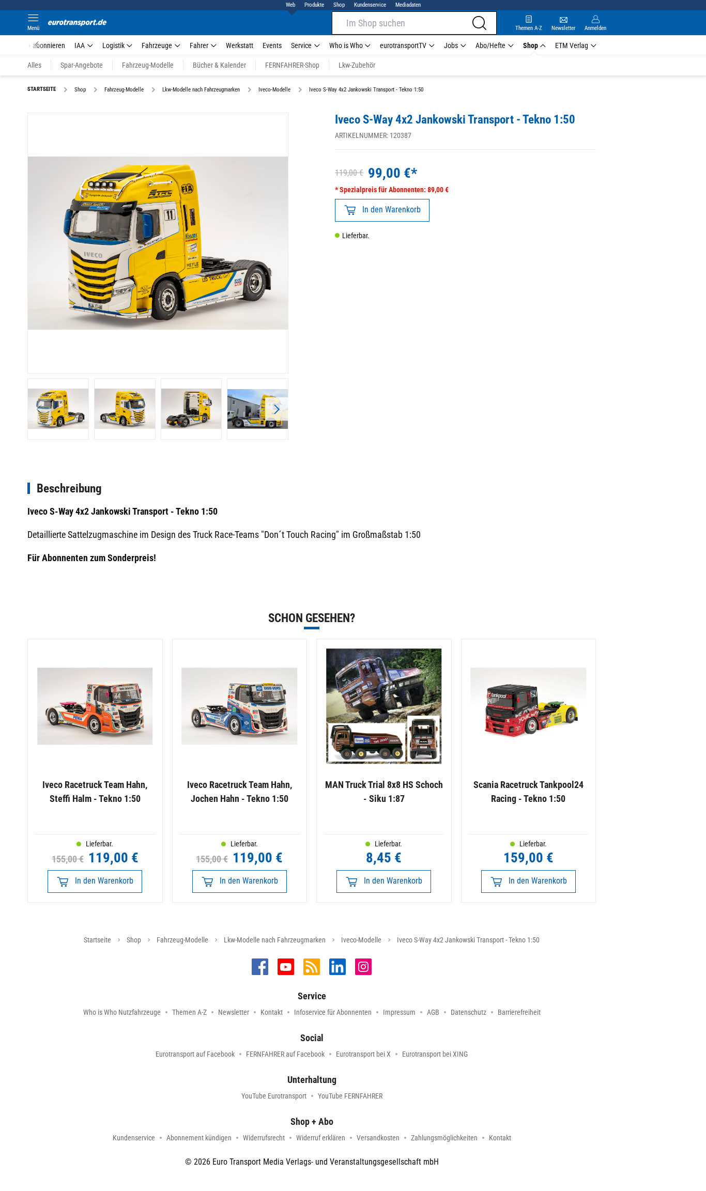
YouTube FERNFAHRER (350, 1096)
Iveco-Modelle (361, 940)
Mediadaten (408, 5)
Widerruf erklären (320, 1138)
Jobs (451, 45)
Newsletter (233, 1012)
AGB (433, 1012)
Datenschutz (468, 1012)
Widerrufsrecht (264, 1138)
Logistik (113, 45)
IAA (79, 45)
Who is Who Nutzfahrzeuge (122, 1012)
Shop (339, 5)
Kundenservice (370, 5)
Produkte (314, 5)
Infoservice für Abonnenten (333, 1012)
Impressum (399, 1012)
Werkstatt (239, 45)
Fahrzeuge (157, 45)
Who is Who (346, 45)
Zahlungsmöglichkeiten (444, 1138)
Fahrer (199, 45)
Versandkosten (378, 1138)
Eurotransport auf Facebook (195, 1054)
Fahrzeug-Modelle (182, 940)
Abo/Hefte (490, 45)
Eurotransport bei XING (435, 1054)
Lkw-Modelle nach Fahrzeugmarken (275, 940)
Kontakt (271, 1012)
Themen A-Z (189, 1012)
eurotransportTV (403, 45)
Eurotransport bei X (363, 1054)
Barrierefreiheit (519, 1012)
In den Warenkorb (391, 209)
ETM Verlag (571, 45)
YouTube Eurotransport (273, 1096)
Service (301, 45)
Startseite (97, 940)
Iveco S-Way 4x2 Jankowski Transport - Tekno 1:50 (468, 940)
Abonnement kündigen (199, 1138)
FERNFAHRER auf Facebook (285, 1054)
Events (272, 45)
